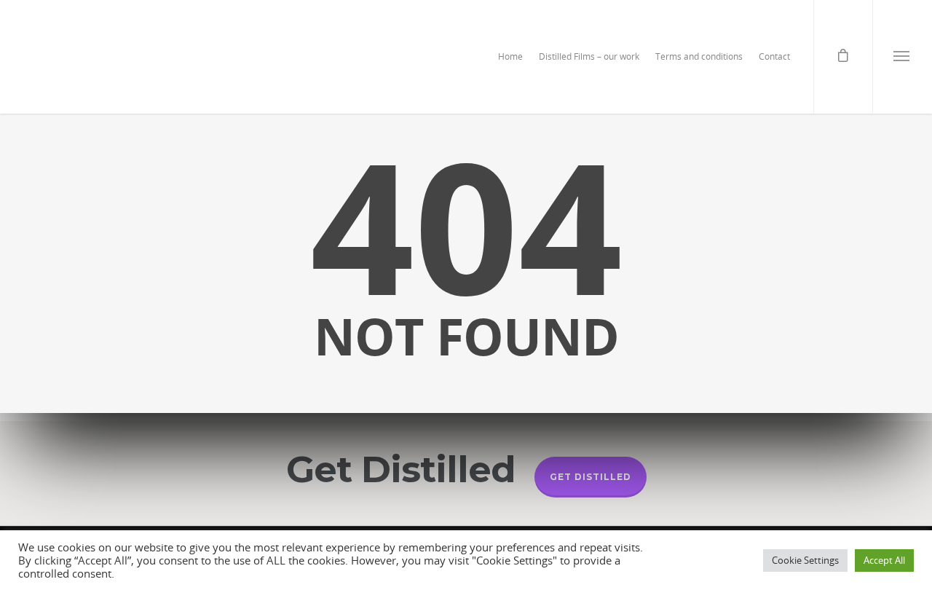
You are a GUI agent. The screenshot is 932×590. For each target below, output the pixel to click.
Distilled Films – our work (589, 56)
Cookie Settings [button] (805, 560)
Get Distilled (590, 476)
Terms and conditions (699, 56)
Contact (774, 56)
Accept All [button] (884, 560)
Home (510, 56)
